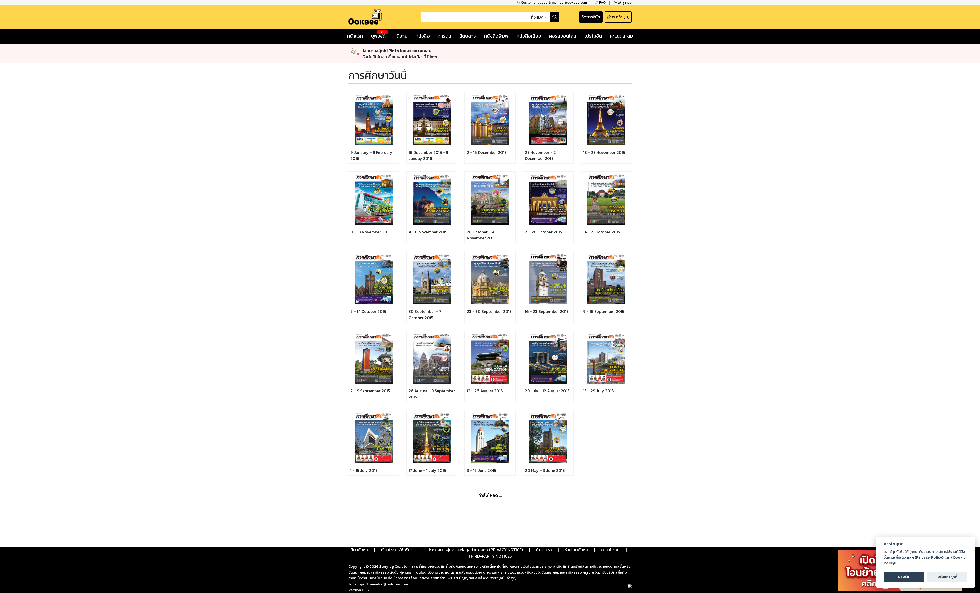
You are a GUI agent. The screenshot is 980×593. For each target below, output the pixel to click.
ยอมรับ (903, 576)
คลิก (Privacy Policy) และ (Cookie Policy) (925, 560)
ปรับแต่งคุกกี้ (947, 576)
